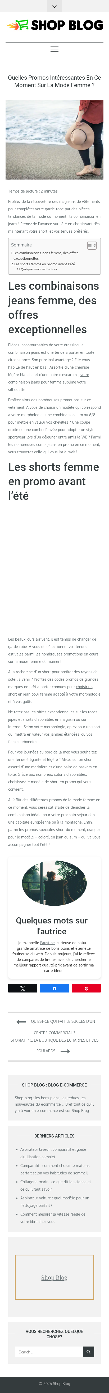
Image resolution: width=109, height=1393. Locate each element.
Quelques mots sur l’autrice (39, 269)
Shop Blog (54, 1277)
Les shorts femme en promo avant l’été (44, 264)
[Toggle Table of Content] (89, 245)
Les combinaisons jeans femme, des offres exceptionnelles (45, 255)
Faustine (47, 942)
